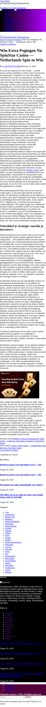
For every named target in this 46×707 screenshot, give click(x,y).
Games (8, 538)
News (7, 17)
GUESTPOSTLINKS (12, 66)
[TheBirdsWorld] (14, 10)
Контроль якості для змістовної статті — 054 (20, 465)
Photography (10, 556)
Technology (10, 21)
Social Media (10, 561)
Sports (7, 563)
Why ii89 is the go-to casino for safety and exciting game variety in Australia (21, 496)
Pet (6, 554)
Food (7, 535)
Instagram (9, 545)
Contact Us (9, 690)
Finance (8, 531)
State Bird (9, 565)
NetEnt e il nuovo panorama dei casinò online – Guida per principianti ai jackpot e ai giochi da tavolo (22, 441)
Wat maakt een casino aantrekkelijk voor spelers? (21, 485)
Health (7, 28)
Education (9, 524)
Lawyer (8, 547)
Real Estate (9, 558)
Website (8, 572)
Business (8, 19)
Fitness (8, 533)
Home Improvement (13, 542)
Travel (7, 570)
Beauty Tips (10, 517)
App (7, 512)
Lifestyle (8, 26)
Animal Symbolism (8, 44)
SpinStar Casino (32, 170)
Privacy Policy (11, 688)
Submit (27, 697)
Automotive (10, 514)
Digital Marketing (12, 24)
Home (7, 14)
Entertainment (10, 31)
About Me (9, 685)
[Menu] (1, 35)
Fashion (8, 528)
